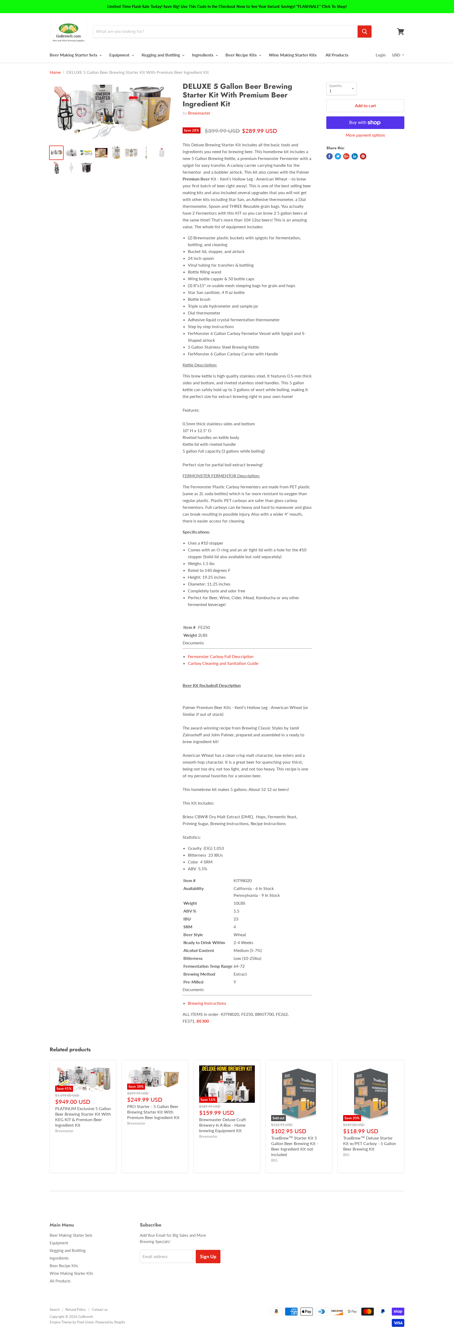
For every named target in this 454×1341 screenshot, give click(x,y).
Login (380, 55)
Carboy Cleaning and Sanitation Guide (223, 663)
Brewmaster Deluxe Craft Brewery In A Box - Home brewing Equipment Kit (222, 1125)
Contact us (100, 1309)
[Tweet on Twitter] (338, 156)
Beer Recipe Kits (241, 54)
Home (55, 72)
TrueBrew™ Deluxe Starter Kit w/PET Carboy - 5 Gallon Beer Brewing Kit (369, 1143)
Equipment (120, 54)
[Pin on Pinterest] (363, 156)
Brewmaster (199, 112)
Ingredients (203, 54)
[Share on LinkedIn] (355, 156)
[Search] (365, 31)
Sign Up (208, 1256)
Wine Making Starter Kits (293, 54)
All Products (337, 54)
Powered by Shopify (110, 1322)
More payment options (365, 135)
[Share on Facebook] (329, 156)
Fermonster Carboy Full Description (221, 656)
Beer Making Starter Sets (74, 54)
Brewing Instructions (207, 1003)
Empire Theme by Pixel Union (72, 1322)
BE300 (203, 1020)
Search (55, 1309)
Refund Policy (75, 1309)
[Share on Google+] (346, 156)
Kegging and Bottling (161, 54)
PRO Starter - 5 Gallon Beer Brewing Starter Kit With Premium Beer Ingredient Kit (153, 1112)
